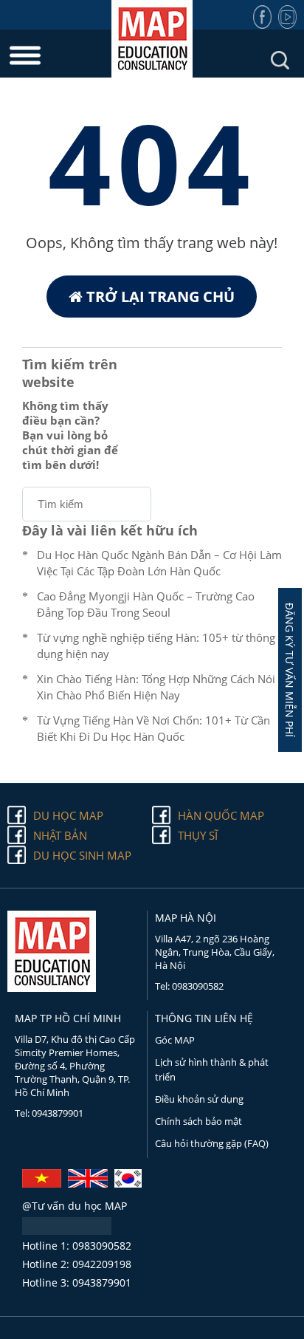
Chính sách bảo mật (198, 1121)
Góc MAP (175, 1040)
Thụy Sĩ (198, 835)
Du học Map (68, 815)
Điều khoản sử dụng (199, 1099)
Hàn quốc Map (221, 815)
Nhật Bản (60, 835)
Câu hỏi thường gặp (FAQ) (212, 1143)
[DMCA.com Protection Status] (66, 1230)
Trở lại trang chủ (159, 297)
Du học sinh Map (82, 855)
